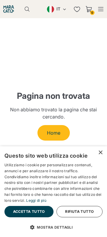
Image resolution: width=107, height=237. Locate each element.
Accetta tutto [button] (29, 211)
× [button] (100, 152)
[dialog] (53, 191)
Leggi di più (36, 200)
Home (53, 133)
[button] (53, 227)
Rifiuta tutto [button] (79, 211)
